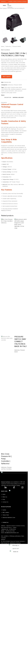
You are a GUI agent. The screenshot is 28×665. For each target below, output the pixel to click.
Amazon (25, 1)
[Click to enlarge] (4, 32)
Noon (15, 1)
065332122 (3, 1)
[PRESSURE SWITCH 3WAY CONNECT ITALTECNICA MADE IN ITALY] (20, 277)
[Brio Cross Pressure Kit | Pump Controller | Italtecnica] (7, 277)
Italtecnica (3, 467)
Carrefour (19, 1)
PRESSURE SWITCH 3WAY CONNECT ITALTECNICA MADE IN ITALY (20, 342)
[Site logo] (10, 5)
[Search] (26, 5)
